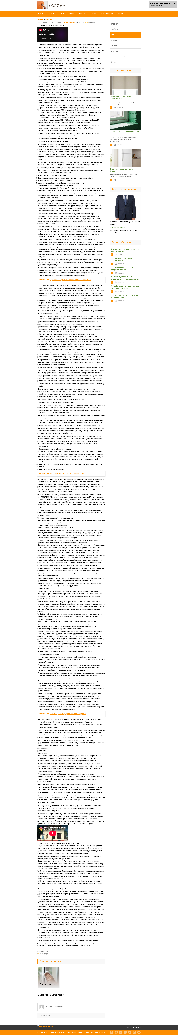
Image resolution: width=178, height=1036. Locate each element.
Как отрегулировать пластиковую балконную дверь (124, 296)
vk (139, 1032)
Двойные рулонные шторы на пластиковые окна (122, 259)
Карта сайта (136, 1027)
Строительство (107, 14)
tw (129, 1032)
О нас (120, 14)
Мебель (52, 14)
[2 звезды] (88, 22)
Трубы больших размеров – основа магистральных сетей (125, 287)
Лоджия (93, 14)
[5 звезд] (94, 22)
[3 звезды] (90, 22)
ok (111, 1032)
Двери (71, 14)
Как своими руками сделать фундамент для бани (122, 269)
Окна (62, 14)
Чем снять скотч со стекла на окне (48, 985)
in (134, 1032)
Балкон (82, 14)
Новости (48, 19)
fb (120, 1032)
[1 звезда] (86, 22)
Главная (40, 14)
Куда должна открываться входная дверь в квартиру (125, 250)
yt (116, 1032)
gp (125, 1032)
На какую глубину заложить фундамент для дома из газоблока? (125, 278)
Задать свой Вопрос (117, 227)
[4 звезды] (92, 22)
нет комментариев (69, 22)
